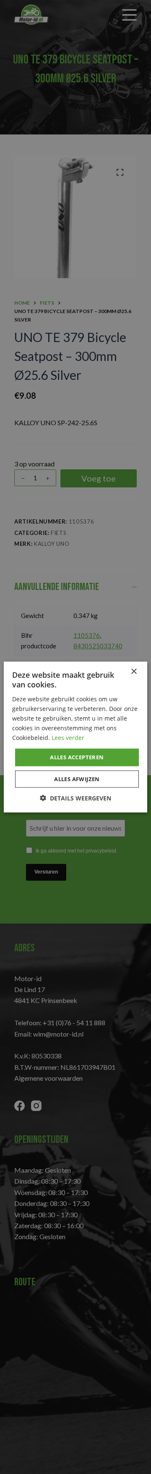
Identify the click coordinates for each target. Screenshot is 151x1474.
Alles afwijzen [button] (77, 778)
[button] (75, 798)
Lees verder (68, 738)
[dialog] (75, 737)
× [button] (133, 672)
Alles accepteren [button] (77, 757)
